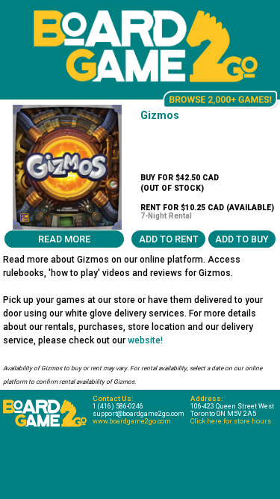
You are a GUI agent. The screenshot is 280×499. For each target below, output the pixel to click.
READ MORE (64, 239)
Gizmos (159, 115)
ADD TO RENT (169, 239)
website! (145, 340)
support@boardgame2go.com (138, 413)
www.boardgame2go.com (132, 421)
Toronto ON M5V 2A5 (223, 413)
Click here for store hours (230, 421)
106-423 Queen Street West (232, 406)
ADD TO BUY (242, 239)
